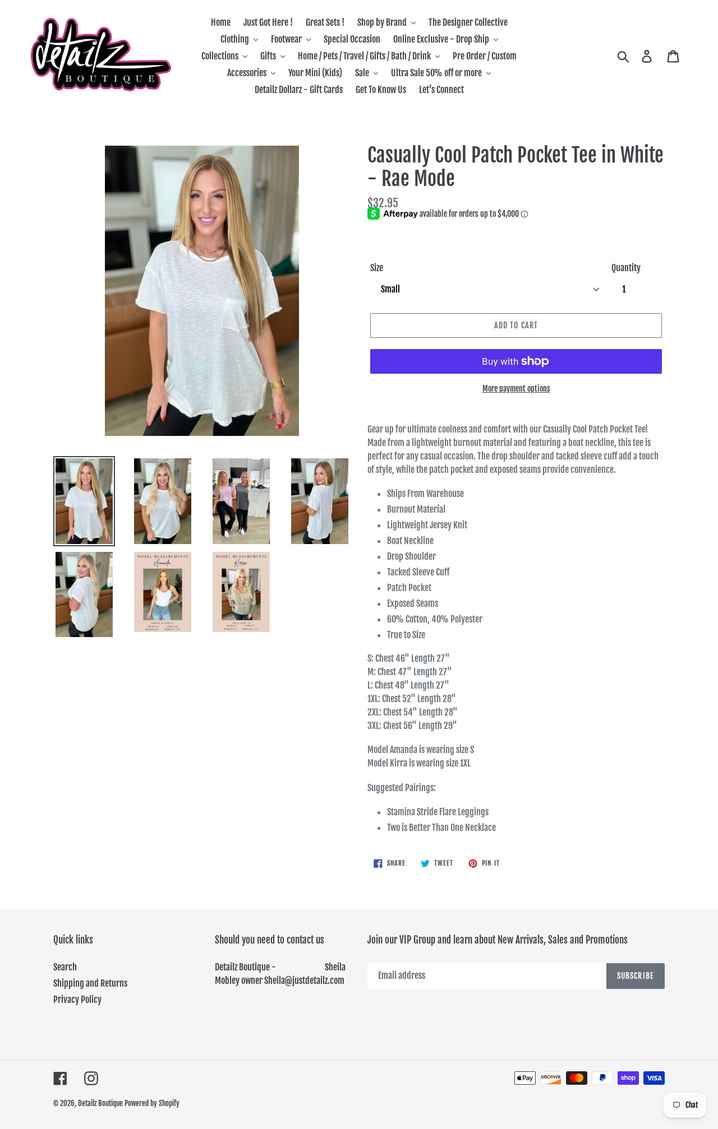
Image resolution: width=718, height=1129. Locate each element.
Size (376, 267)
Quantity (626, 267)
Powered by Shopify (152, 1103)
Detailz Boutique (100, 1103)
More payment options (516, 388)
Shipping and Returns (90, 983)
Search (65, 967)
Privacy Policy (77, 999)
